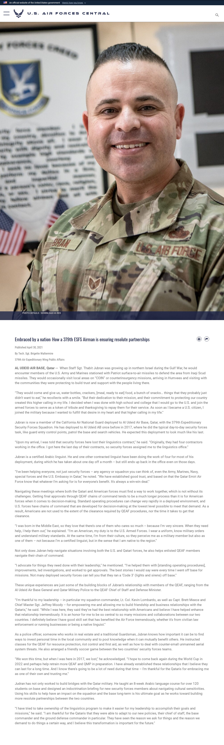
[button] (74, 3)
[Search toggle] (218, 13)
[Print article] (199, 339)
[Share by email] (206, 339)
